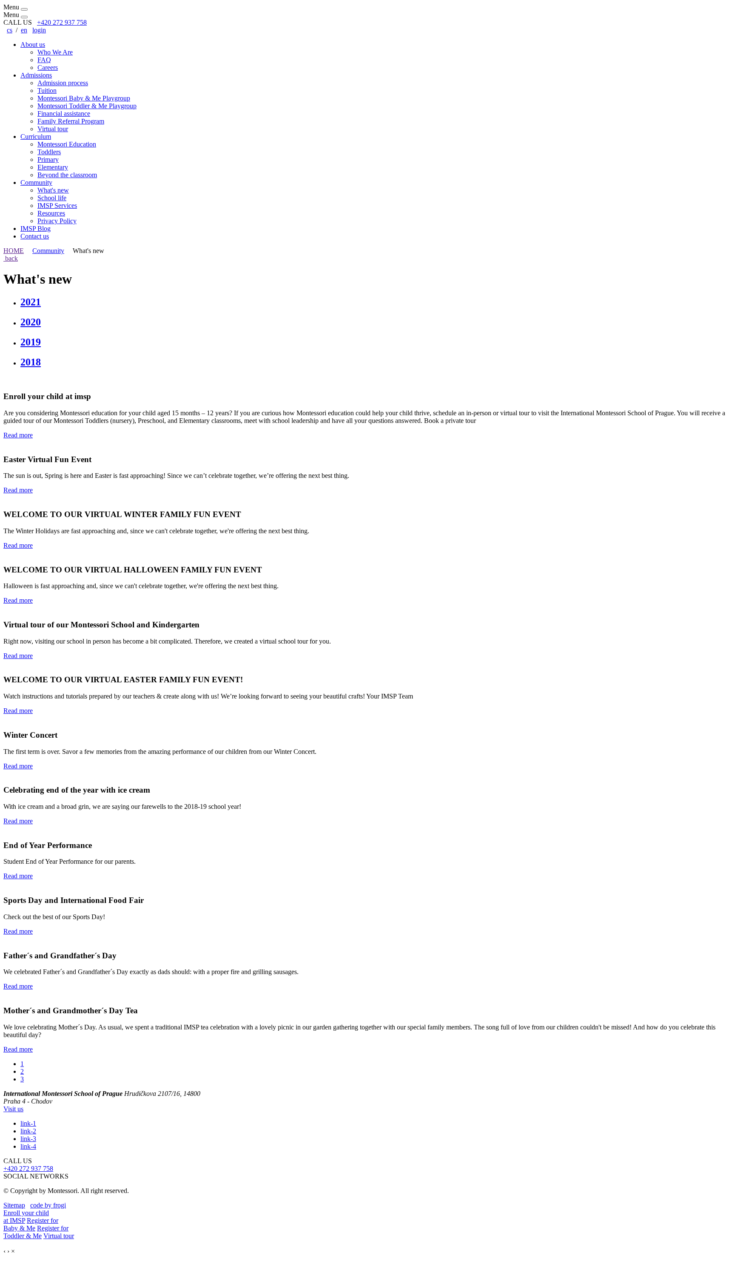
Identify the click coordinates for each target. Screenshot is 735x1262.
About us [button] (32, 44)
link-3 (28, 1138)
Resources (51, 213)
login (39, 30)
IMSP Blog (35, 228)
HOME (13, 250)
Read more (18, 435)
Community (48, 250)
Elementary (52, 167)
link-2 (28, 1131)
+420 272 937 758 (62, 22)
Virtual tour (52, 128)
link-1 (28, 1123)
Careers (47, 67)
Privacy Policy (57, 220)
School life (51, 197)
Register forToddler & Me (35, 1232)
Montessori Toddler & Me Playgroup (87, 105)
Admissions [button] (36, 75)
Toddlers (49, 151)
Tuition (47, 90)
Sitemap (14, 1205)
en (24, 30)
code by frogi (48, 1205)
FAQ (44, 59)
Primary (48, 159)
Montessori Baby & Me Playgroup (83, 98)
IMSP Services (57, 205)
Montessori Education (66, 144)
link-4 (28, 1146)
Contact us (34, 236)
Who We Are (55, 52)
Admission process (62, 82)
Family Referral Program (70, 121)
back (10, 258)
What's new (53, 190)
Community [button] (36, 182)
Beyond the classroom (67, 174)
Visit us (13, 1109)
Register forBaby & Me (30, 1224)
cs (9, 30)
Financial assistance (63, 113)
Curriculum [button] (35, 136)
